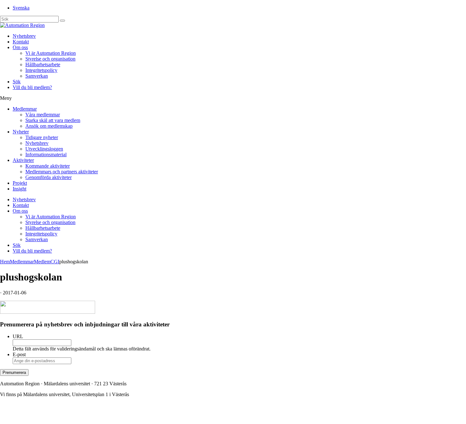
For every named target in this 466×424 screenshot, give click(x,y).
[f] (62, 21)
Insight (19, 188)
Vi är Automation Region (50, 53)
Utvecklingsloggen (44, 148)
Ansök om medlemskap (49, 126)
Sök (17, 81)
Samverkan (36, 76)
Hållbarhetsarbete (42, 64)
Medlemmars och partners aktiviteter (61, 171)
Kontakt (21, 41)
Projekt (20, 183)
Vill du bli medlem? (32, 87)
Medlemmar (25, 109)
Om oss (20, 47)
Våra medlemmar (42, 114)
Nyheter (21, 131)
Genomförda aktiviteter (48, 177)
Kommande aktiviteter (47, 166)
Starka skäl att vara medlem (52, 120)
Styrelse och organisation (50, 58)
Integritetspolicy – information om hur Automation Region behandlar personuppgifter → (88, 416)
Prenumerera (14, 372)
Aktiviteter (23, 160)
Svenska (21, 7)
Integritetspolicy (41, 70)
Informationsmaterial (46, 154)
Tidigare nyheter (41, 137)
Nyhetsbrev (24, 36)
